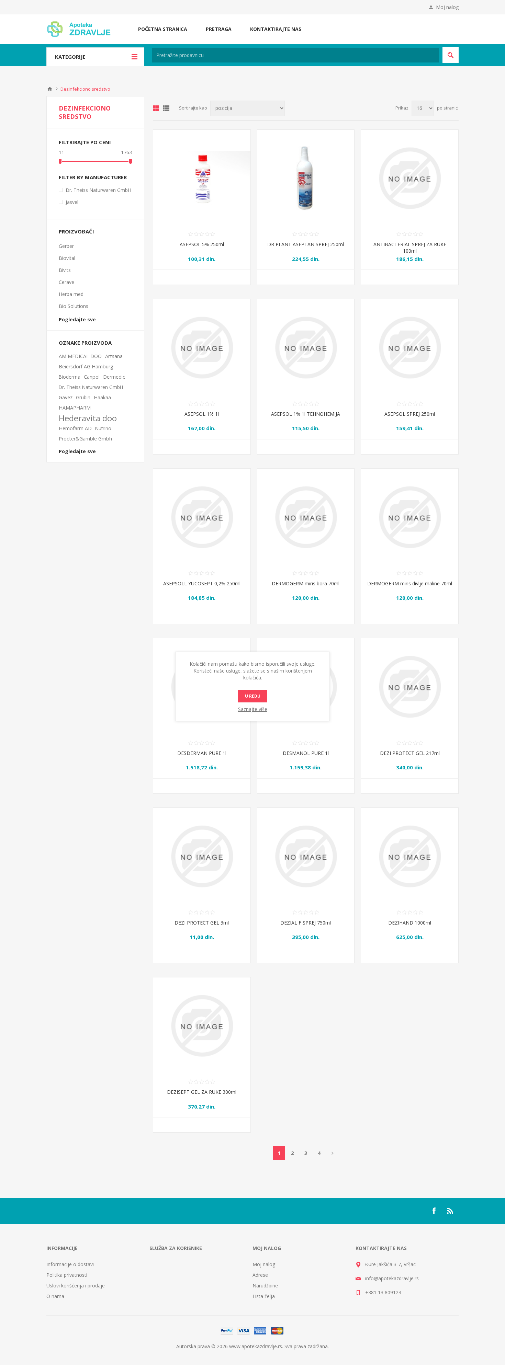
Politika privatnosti (66, 1275)
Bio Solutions (73, 306)
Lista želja (263, 1296)
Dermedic (114, 377)
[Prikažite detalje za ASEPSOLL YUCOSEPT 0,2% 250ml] (201, 517)
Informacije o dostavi (70, 1264)
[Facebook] (433, 1210)
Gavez (65, 397)
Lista (166, 108)
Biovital (67, 258)
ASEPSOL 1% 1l (201, 414)
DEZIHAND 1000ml (409, 922)
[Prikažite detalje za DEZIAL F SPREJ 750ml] (306, 856)
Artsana (114, 356)
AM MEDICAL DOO (80, 356)
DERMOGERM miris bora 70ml (305, 583)
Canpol (92, 377)
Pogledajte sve (77, 319)
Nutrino (103, 428)
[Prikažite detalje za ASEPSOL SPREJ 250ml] (409, 347)
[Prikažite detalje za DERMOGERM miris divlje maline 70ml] (409, 517)
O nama (55, 1296)
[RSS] (450, 1210)
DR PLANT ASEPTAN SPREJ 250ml (305, 244)
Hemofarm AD (75, 428)
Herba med (71, 294)
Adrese (260, 1275)
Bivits (65, 270)
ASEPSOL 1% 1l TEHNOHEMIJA (305, 414)
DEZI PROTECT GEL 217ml (410, 753)
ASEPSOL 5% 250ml (202, 244)
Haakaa (102, 397)
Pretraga (219, 29)
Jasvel (72, 202)
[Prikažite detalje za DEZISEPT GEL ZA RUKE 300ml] (201, 1026)
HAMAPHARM (75, 407)
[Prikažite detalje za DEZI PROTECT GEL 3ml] (201, 856)
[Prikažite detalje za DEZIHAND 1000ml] (409, 856)
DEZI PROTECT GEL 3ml (202, 922)
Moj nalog (447, 7)
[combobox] (295, 55)
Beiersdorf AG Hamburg (86, 366)
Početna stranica (162, 29)
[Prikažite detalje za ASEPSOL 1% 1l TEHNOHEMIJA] (306, 347)
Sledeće (333, 1153)
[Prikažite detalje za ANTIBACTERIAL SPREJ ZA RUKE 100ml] (409, 178)
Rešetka (156, 108)
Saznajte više (252, 709)
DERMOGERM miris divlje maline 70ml (409, 583)
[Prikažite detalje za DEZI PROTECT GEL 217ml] (409, 686)
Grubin (83, 397)
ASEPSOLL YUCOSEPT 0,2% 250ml (201, 583)
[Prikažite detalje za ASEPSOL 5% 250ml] (201, 178)
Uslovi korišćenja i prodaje (75, 1285)
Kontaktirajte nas (275, 29)
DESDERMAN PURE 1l (201, 753)
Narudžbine (265, 1285)
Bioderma (69, 377)
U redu (252, 696)
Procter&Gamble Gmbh (85, 438)
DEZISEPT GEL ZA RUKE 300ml (201, 1092)
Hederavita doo (88, 418)
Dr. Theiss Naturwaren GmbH (98, 190)
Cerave (66, 282)
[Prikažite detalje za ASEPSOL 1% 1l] (201, 347)
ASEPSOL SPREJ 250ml (409, 414)
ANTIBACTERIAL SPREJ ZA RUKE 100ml (409, 247)
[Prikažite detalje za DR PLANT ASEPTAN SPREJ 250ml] (306, 178)
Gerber (66, 246)
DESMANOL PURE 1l (306, 753)
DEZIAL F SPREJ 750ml (305, 922)
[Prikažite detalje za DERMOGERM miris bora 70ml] (306, 517)
